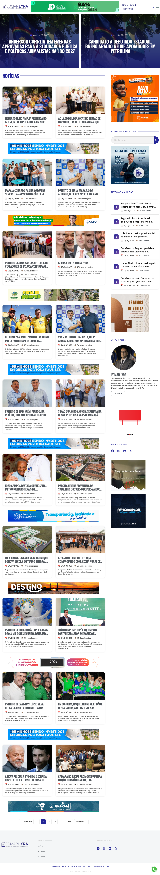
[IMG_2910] (53, 520)
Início (125, 4)
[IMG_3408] (53, 592)
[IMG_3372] (53, 153)
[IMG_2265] (53, 225)
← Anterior (26, 821)
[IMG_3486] (53, 299)
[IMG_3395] (53, 811)
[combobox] (132, 140)
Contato (128, 9)
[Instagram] (118, 451)
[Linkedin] (124, 451)
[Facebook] (112, 451)
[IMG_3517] (135, 121)
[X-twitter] (130, 451)
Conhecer (118, 393)
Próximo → (81, 821)
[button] (152, 6)
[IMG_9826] (75, 11)
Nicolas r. (87, 872)
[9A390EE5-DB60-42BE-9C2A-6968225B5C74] (53, 667)
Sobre (133, 4)
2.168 (69, 821)
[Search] (156, 140)
